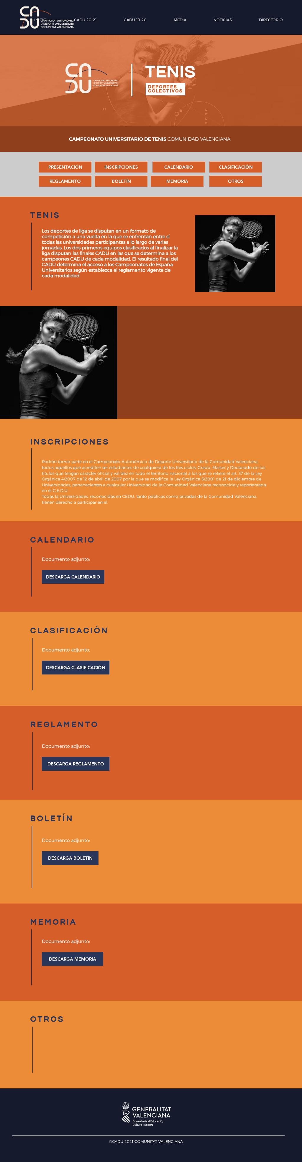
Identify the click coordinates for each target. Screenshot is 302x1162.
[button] (73, 577)
